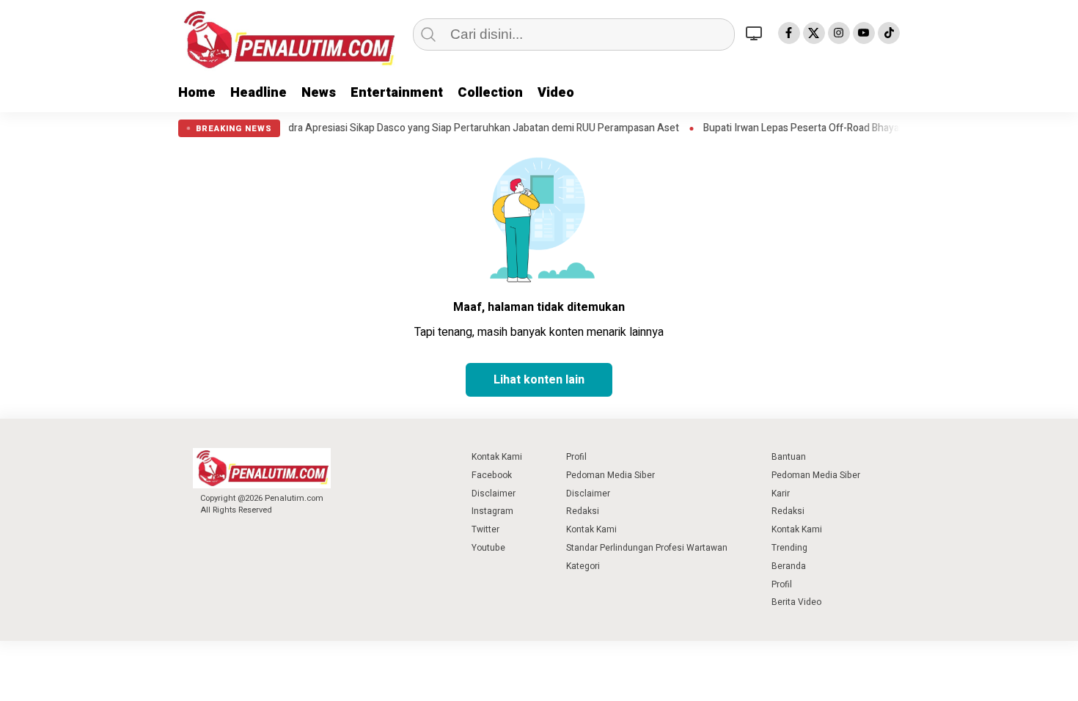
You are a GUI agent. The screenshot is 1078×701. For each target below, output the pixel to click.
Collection (490, 93)
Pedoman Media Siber (610, 475)
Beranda (788, 566)
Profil (576, 456)
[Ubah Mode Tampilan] (756, 33)
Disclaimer (494, 493)
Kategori (583, 566)
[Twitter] (814, 33)
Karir (780, 493)
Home (197, 93)
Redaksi (582, 511)
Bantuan (788, 456)
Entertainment (397, 93)
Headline (258, 93)
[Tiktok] (889, 33)
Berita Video (796, 602)
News (318, 93)
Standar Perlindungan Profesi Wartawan (646, 547)
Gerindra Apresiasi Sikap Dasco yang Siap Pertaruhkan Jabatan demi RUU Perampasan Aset (451, 128)
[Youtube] (864, 33)
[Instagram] (839, 33)
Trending (789, 547)
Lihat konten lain (539, 380)
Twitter (485, 529)
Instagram (492, 511)
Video (556, 93)
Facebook (492, 475)
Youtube (488, 547)
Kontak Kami (497, 456)
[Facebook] (789, 33)
